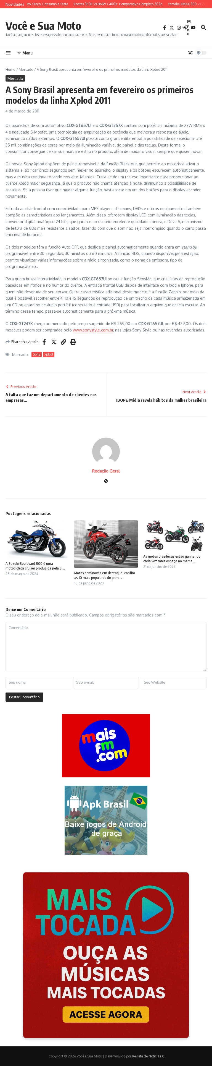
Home (10, 69)
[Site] (106, 481)
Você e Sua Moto (43, 25)
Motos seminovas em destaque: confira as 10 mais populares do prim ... (104, 575)
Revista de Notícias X (148, 1056)
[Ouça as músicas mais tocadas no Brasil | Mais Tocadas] (106, 955)
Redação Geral (106, 471)
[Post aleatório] (190, 53)
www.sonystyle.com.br (93, 330)
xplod (48, 354)
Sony (36, 354)
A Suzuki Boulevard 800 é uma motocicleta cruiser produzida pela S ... (35, 565)
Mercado (26, 69)
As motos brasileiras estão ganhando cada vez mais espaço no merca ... (171, 558)
